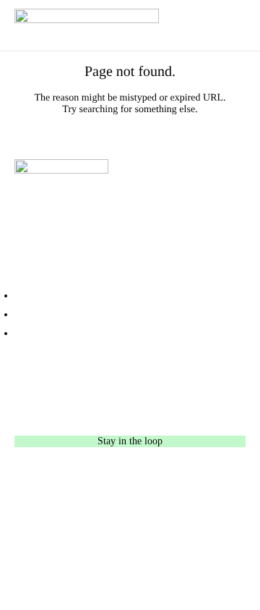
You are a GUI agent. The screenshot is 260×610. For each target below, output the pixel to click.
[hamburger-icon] (238, 25)
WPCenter (208, 534)
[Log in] (130, 314)
